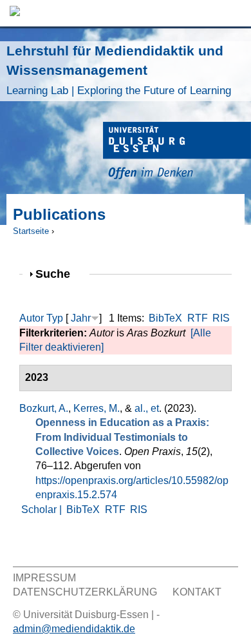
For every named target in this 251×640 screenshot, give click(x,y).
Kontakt (196, 592)
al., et (147, 408)
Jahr (81, 318)
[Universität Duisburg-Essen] (177, 152)
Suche (58, 273)
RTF (197, 318)
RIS (221, 318)
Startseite (31, 231)
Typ (54, 318)
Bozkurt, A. (43, 408)
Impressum (44, 577)
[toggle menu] (234, 13)
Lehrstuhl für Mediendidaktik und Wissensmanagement (118, 70)
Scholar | (42, 509)
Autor (31, 318)
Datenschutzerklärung (85, 592)
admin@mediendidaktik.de (74, 628)
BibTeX (165, 318)
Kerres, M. (96, 408)
